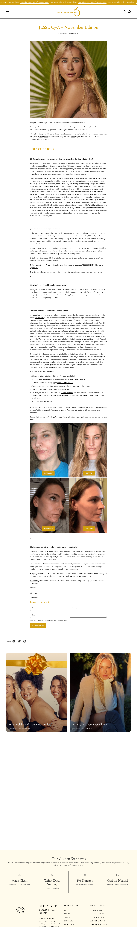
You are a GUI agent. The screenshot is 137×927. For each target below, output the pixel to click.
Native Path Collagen (58, 258)
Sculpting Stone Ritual (38, 574)
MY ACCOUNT (69, 924)
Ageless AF (34, 268)
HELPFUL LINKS (72, 906)
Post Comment (38, 625)
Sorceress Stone (67, 393)
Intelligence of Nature (38, 290)
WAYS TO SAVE (97, 906)
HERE (73, 137)
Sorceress (66, 248)
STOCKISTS (68, 921)
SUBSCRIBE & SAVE (97, 914)
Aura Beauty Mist (49, 379)
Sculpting (55, 248)
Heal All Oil (50, 233)
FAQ (65, 910)
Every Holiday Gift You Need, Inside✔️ (30, 724)
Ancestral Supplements (54, 265)
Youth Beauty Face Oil (97, 323)
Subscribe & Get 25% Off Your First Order (14, 2)
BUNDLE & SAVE (96, 910)
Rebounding (34, 581)
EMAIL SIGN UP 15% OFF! (99, 924)
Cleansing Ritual (38, 376)
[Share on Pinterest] (24, 641)
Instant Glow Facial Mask (61, 389)
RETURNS (67, 914)
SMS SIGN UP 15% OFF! (98, 921)
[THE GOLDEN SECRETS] (68, 11)
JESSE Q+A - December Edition (89, 724)
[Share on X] (19, 641)
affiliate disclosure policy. (75, 123)
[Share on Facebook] (13, 641)
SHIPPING (67, 917)
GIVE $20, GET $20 (97, 917)
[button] (125, 11)
